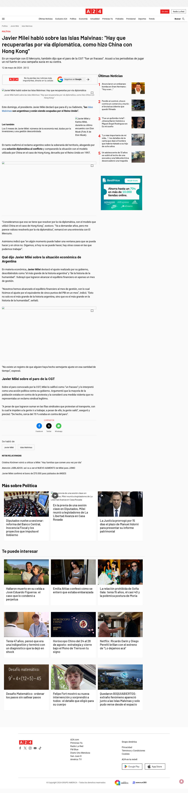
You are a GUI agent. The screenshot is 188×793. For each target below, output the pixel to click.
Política (73, 19)
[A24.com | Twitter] (25, 748)
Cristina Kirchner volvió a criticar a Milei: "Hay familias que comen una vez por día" (42, 462)
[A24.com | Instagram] (30, 748)
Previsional (131, 19)
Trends (152, 19)
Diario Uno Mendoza (80, 753)
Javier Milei (14, 26)
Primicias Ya (107, 19)
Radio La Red (178, 11)
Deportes (142, 19)
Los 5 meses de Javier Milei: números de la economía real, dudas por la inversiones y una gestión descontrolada (36, 130)
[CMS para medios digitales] (137, 782)
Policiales (119, 19)
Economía (83, 19)
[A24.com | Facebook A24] (20, 748)
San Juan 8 (75, 756)
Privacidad (127, 747)
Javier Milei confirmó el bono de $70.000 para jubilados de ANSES (34, 473)
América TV (76, 759)
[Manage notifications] (181, 781)
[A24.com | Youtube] (35, 748)
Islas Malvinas (27, 26)
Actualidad (95, 19)
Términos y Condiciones (133, 750)
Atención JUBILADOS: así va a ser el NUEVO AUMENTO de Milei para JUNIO (38, 468)
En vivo (165, 11)
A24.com (74, 739)
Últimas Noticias (46, 19)
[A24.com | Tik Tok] (40, 748)
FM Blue (74, 749)
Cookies (126, 754)
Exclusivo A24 (61, 19)
